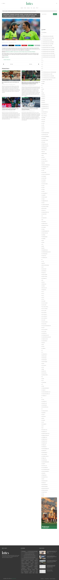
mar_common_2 (44, 316)
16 (42, 64)
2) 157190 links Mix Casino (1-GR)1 (29, 554)
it (42, 259)
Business (28, 7)
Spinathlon (43, 412)
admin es (43, 98)
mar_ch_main (44, 310)
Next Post (30, 64)
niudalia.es (43, 348)
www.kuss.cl (44, 482)
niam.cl (43, 346)
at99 (42, 130)
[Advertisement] (49, 22)
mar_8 (43, 297)
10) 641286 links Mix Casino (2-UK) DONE (48, 49)
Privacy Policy (47, 578)
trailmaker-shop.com (45, 456)
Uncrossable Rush (45, 467)
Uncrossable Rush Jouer (45, 469)
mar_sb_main (44, 331)
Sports (34, 7)
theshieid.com (44, 446)
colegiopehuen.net (45, 200)
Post (43, 380)
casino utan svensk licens (46, 174)
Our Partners (44, 365)
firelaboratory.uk (44, 223)
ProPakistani (7, 57)
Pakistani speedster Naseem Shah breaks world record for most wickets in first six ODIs (10, 109)
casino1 (43, 185)
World (25, 7)
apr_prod (43, 119)
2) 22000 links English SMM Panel (47, 79)
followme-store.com (45, 225)
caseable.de (44, 168)
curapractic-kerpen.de (45, 204)
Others (43, 363)
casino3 (43, 189)
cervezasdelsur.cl (44, 193)
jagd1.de (43, 263)
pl (42, 376)
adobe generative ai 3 (45, 106)
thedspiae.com (44, 431)
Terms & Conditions (52, 578)
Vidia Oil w (43, 473)
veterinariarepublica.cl (45, 471)
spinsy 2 (43, 414)
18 (42, 68)
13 (42, 62)
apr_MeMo (43, 117)
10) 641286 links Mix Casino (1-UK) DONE (48, 47)
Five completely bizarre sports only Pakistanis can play (10, 82)
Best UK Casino (44, 149)
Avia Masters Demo (45, 140)
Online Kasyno (44, 357)
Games (43, 242)
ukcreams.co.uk (44, 465)
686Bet (43, 83)
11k (42, 60)
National (22, 7)
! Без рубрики (44, 32)
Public (43, 386)
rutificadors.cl (44, 395)
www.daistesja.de (44, 480)
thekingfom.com (44, 437)
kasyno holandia (44, 274)
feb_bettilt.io (44, 221)
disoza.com (44, 210)
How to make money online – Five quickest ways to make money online (52, 552)
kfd (42, 280)
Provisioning (44, 382)
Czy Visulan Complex (45, 206)
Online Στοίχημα (44, 361)
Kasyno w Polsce (44, 276)
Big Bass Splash (44, 153)
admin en (23, 560)
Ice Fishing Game (44, 253)
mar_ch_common (44, 308)
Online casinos (26, 571)
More (37, 7)
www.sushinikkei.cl (45, 486)
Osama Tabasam (14, 42)
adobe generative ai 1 (45, 104)
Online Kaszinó (44, 359)
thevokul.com (44, 450)
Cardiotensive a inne (45, 166)
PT (42, 384)
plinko (43, 378)
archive (43, 123)
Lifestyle (36, 568)
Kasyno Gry (44, 272)
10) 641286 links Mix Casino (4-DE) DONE (48, 53)
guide (43, 246)
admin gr (43, 100)
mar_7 (43, 295)
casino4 (43, 191)
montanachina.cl (44, 340)
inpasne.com (44, 255)
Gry (42, 244)
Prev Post (11, 64)
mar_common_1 (44, 314)
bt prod (43, 157)
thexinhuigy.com (44, 452)
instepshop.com (44, 257)
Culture (43, 202)
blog (42, 155)
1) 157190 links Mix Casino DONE (32, 551)
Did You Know (44, 208)
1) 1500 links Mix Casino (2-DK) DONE (47, 36)
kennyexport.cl (44, 278)
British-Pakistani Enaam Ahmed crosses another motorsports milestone (30, 109)
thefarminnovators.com (45, 433)
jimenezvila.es (44, 270)
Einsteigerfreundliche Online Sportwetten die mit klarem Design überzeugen (51, 566)
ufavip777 (43, 463)
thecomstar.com (44, 429)
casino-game (44, 176)
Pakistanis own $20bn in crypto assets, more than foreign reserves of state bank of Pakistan (20, 51)
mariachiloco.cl (44, 333)
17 (42, 66)
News (43, 344)
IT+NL (43, 261)
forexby (43, 229)
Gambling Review (44, 236)
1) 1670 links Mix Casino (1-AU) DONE (47, 43)
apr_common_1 (44, 113)
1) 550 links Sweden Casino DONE (47, 45)
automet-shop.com (45, 134)
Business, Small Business (25, 563)
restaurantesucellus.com (46, 393)
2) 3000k (43, 81)
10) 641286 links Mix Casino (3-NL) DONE (48, 51)
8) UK (43, 89)
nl (42, 350)
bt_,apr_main (44, 159)
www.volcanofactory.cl (45, 488)
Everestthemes (14, 578)
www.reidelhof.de (44, 484)
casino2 (43, 187)
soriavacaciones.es (45, 410)
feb (42, 219)
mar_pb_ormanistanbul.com (46, 325)
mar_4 (43, 293)
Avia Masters (44, 138)
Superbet (43, 420)
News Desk (13, 84)
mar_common (44, 312)
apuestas (43, 121)
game (43, 240)
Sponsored (43, 416)
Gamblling (43, 238)
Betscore (43, 151)
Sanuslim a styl (44, 403)
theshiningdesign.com (45, 448)
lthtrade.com (44, 289)
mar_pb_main (44, 323)
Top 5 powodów (44, 454)
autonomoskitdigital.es (45, 136)
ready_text (26, 572)
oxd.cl (43, 367)
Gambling (35, 566)
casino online (44, 172)
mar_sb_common (44, 329)
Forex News (44, 227)
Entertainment (30, 566)
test (42, 427)
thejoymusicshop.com (45, 435)
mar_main (29, 569)
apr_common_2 (44, 115)
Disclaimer (42, 578)
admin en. (43, 96)
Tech (31, 7)
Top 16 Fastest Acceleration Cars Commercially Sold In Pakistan (52, 561)
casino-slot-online (45, 183)
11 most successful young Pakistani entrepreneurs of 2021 (52, 556)
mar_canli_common (45, 306)
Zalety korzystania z (45, 490)
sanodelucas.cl (44, 401)
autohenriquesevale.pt (45, 132)
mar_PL (43, 327)
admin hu (43, 102)
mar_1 (43, 291)
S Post (43, 399)
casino (43, 170)
